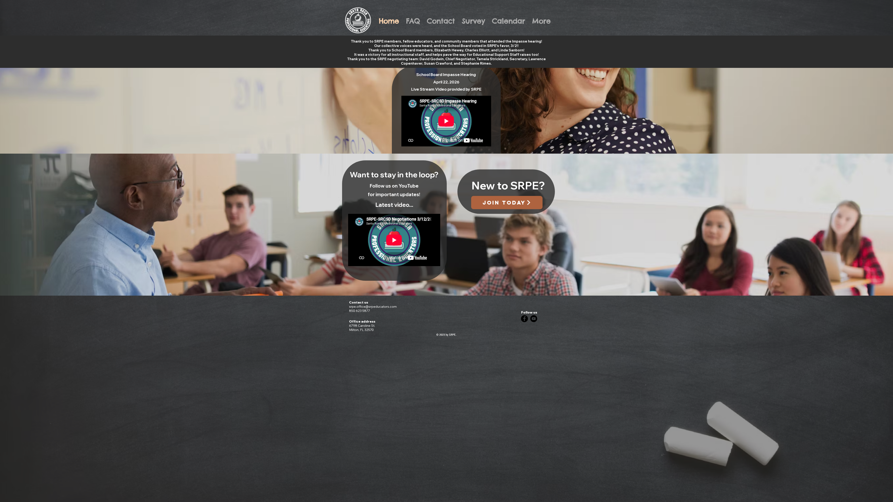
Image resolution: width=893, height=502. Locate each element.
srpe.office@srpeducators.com (373, 306)
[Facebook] (524, 318)
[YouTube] (533, 318)
